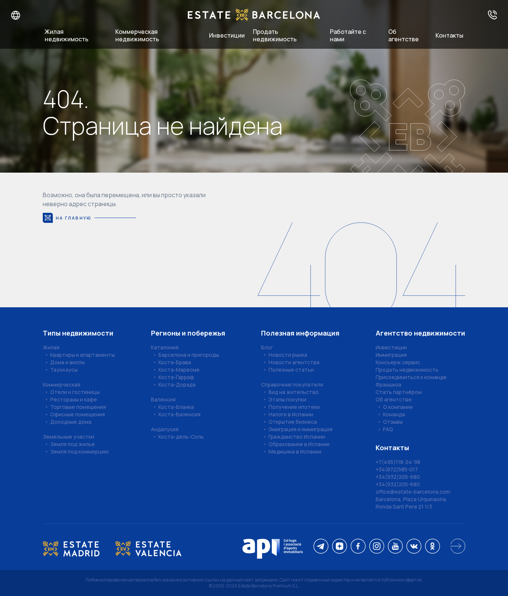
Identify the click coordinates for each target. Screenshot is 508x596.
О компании (398, 406)
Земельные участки (68, 436)
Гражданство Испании (297, 436)
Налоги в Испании (291, 414)
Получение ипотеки (294, 406)
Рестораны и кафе (73, 399)
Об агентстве (403, 35)
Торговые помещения (78, 406)
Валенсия (163, 399)
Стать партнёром (399, 391)
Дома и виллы (67, 362)
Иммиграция (391, 354)
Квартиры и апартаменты (82, 354)
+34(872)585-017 (397, 469)
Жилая (51, 347)
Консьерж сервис (398, 362)
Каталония (165, 347)
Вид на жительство (294, 391)
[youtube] (395, 547)
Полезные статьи (291, 369)
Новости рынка (288, 354)
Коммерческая (61, 384)
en (22, 15)
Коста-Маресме (179, 369)
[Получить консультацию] (492, 15)
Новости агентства (294, 362)
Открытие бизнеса (293, 421)
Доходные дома (70, 421)
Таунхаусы (64, 369)
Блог (267, 347)
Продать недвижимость (275, 35)
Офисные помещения (77, 414)
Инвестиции (227, 35)
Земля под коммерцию (79, 451)
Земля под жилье (72, 444)
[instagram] (376, 547)
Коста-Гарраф (176, 377)
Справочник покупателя (292, 384)
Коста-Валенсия (179, 414)
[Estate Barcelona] (254, 15)
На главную (73, 218)
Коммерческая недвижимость (137, 35)
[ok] (432, 547)
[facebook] (358, 547)
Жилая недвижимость (67, 35)
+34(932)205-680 (398, 476)
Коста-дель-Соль (181, 436)
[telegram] (321, 547)
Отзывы (393, 421)
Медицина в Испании (295, 451)
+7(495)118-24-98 (398, 461)
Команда (394, 414)
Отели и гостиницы (75, 391)
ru (11, 15)
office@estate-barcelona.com (413, 491)
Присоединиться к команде (411, 377)
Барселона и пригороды (188, 354)
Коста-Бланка (176, 406)
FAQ (388, 429)
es (34, 15)
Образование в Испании (299, 444)
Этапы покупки (287, 399)
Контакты (449, 35)
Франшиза (388, 384)
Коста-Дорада (177, 384)
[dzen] (339, 547)
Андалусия (165, 429)
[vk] (413, 547)
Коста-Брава (174, 362)
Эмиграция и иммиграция (300, 429)
